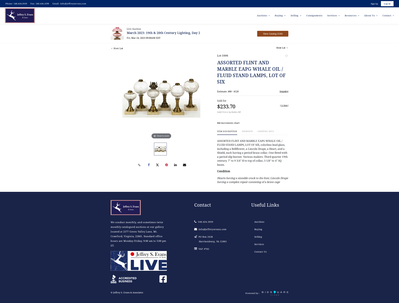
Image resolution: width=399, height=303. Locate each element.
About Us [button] (369, 15)
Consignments (314, 15)
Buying (258, 229)
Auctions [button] (262, 15)
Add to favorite (286, 56)
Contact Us (260, 251)
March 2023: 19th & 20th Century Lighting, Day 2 (163, 33)
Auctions (259, 221)
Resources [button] (351, 15)
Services (259, 244)
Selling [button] (295, 15)
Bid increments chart (228, 122)
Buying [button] (279, 15)
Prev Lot (118, 48)
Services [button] (332, 15)
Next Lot (281, 47)
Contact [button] (387, 15)
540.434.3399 (42, 3)
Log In (387, 3)
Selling (258, 236)
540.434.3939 (20, 3)
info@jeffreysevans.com (73, 3)
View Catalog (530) (273, 33)
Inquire (284, 91)
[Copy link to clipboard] (139, 165)
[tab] (227, 132)
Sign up (374, 3)
